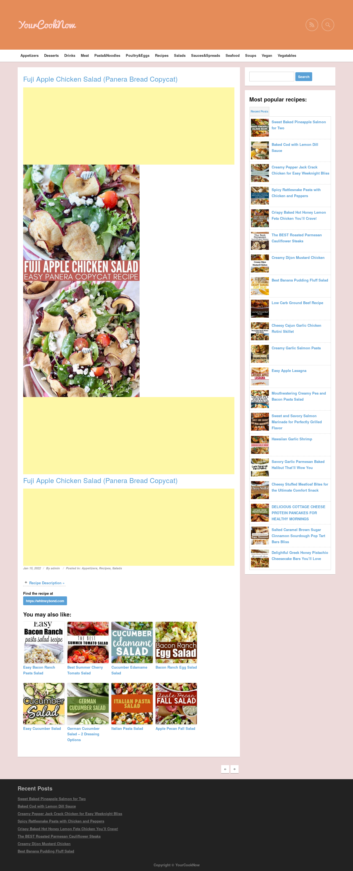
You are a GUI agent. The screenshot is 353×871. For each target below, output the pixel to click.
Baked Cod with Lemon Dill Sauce (47, 806)
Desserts (51, 55)
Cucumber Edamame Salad (129, 670)
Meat (85, 55)
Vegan (267, 55)
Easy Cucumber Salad (42, 728)
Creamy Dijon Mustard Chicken (44, 843)
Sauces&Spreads (205, 55)
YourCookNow (46, 24)
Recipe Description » (47, 582)
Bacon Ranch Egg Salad (176, 667)
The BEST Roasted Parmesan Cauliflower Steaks (59, 836)
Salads (180, 55)
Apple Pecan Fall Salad (175, 728)
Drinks (69, 55)
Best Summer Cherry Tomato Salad (85, 670)
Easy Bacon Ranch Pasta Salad (39, 670)
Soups (250, 55)
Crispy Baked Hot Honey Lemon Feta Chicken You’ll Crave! (68, 828)
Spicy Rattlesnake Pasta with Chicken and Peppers (61, 821)
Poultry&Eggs (137, 55)
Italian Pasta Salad (127, 728)
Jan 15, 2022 (32, 568)
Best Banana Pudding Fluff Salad (46, 851)
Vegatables (287, 55)
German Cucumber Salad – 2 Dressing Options (83, 734)
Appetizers (29, 55)
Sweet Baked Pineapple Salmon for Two (52, 798)
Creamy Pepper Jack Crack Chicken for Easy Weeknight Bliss (70, 813)
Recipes (162, 55)
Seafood (233, 55)
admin (55, 568)
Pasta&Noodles (107, 55)
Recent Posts (259, 111)
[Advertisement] (128, 126)
